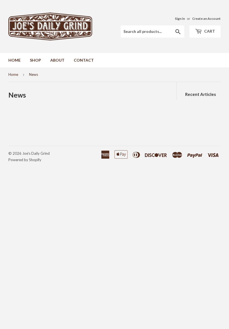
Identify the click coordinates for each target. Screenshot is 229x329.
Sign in (180, 18)
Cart (209, 31)
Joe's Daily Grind (36, 153)
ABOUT (57, 60)
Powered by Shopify (24, 160)
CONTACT (84, 60)
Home (13, 74)
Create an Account (206, 18)
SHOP (35, 60)
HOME (14, 60)
